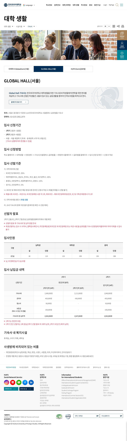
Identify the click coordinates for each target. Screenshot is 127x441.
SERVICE (122, 47)
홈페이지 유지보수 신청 (83, 367)
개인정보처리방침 (11, 367)
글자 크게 (105, 26)
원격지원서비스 (68, 367)
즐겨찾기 (114, 26)
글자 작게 (109, 26)
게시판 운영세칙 (23, 367)
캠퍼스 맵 (106, 367)
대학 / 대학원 (79, 416)
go (97, 416)
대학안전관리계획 (48, 367)
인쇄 (122, 26)
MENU (122, 57)
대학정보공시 (35, 367)
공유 (118, 26)
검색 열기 (117, 5)
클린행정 (58, 367)
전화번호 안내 (8, 389)
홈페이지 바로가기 (16, 102)
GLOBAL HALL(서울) (48, 69)
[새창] (6, 381)
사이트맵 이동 (121, 5)
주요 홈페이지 (106, 416)
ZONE (122, 37)
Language (29, 5)
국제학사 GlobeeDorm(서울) (18, 69)
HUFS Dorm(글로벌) (78, 69)
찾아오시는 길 (97, 367)
